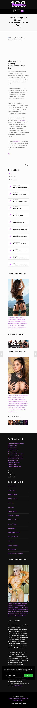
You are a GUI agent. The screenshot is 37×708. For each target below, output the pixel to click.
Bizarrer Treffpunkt (13, 537)
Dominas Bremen (12, 464)
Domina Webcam (12, 524)
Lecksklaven (16, 141)
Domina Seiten (12, 486)
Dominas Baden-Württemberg (16, 443)
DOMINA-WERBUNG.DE (18, 700)
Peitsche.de (11, 541)
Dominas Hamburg (13, 450)
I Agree (28, 675)
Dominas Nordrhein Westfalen (16, 454)
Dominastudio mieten (13, 515)
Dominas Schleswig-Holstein (15, 458)
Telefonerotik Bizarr (13, 520)
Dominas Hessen (12, 452)
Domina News (18, 703)
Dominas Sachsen (13, 460)
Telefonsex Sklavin (13, 498)
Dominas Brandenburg (14, 462)
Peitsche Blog (11, 490)
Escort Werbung (12, 549)
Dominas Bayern (12, 445)
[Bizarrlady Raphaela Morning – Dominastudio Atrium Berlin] (25, 165)
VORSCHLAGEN (18, 686)
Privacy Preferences (9, 675)
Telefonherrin (11, 528)
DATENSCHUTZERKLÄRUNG (15, 698)
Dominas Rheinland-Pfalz (15, 456)
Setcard (10, 154)
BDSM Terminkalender (14, 532)
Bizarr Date (11, 503)
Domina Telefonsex (13, 545)
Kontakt (24, 703)
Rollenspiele (21, 120)
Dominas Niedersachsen (14, 466)
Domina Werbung (12, 511)
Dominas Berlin (12, 447)
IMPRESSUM (25, 698)
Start (12, 703)
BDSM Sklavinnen (12, 494)
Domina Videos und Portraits (15, 553)
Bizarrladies (11, 507)
